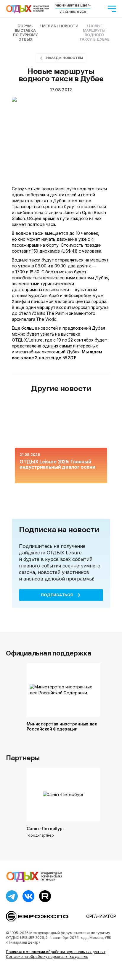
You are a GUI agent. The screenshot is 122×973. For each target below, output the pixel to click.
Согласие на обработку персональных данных (47, 956)
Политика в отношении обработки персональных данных (55, 952)
